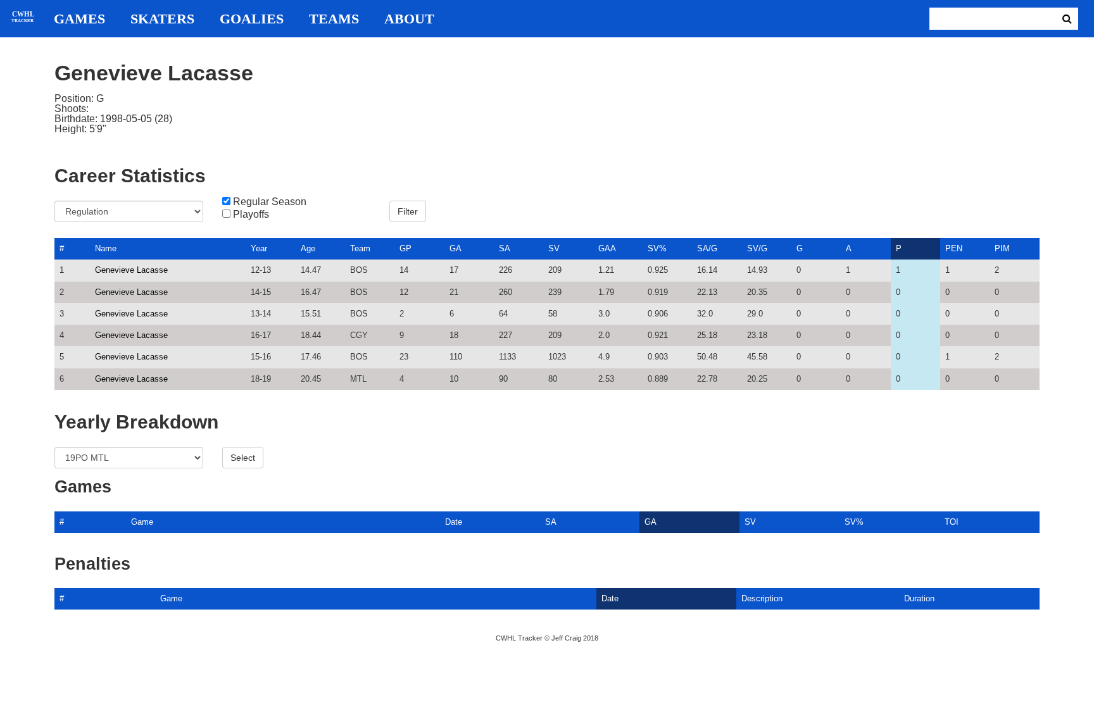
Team (360, 248)
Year (259, 248)
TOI (952, 522)
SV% (657, 248)
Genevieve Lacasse (131, 270)
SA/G (707, 248)
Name (105, 248)
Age (308, 248)
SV (554, 248)
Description (762, 598)
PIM (1002, 248)
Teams (334, 19)
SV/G (757, 248)
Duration (919, 598)
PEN (953, 248)
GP (405, 248)
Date (453, 522)
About (409, 19)
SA (504, 248)
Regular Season (269, 202)
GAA (607, 248)
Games (79, 19)
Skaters (162, 19)
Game (142, 522)
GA (456, 248)
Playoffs (251, 215)
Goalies (252, 19)
